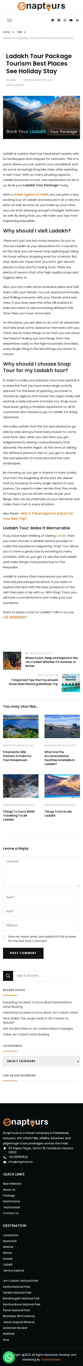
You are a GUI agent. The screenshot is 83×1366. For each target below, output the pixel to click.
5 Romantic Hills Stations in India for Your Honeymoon (17, 756)
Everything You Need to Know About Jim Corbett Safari (40, 1013)
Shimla (7, 1253)
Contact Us (11, 1213)
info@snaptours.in (20, 1162)
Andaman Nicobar (15, 1328)
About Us (9, 1190)
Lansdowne (10, 1235)
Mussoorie (10, 1241)
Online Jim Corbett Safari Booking (26, 1034)
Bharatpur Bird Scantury (19, 1316)
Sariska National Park (17, 1293)
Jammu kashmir (13, 1271)
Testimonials (11, 1207)
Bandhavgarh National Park (21, 1298)
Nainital (8, 1247)
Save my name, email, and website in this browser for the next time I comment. (42, 939)
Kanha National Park (16, 1287)
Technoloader (51, 1360)
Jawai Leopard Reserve (19, 1322)
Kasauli (7, 1259)
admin (12, 80)
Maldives (9, 1334)
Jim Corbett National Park (20, 1281)
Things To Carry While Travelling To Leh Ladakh (18, 816)
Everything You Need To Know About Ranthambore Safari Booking (37, 1005)
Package (9, 1196)
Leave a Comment (15, 85)
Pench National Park (16, 1310)
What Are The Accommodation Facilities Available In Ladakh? (60, 758)
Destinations (11, 1201)
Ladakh (61, 536)
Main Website (12, 1184)
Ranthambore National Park (21, 1304)
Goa (6, 1340)
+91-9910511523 (18, 1157)
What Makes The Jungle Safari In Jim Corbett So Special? (36, 1021)
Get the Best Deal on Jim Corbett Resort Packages (38, 1029)
